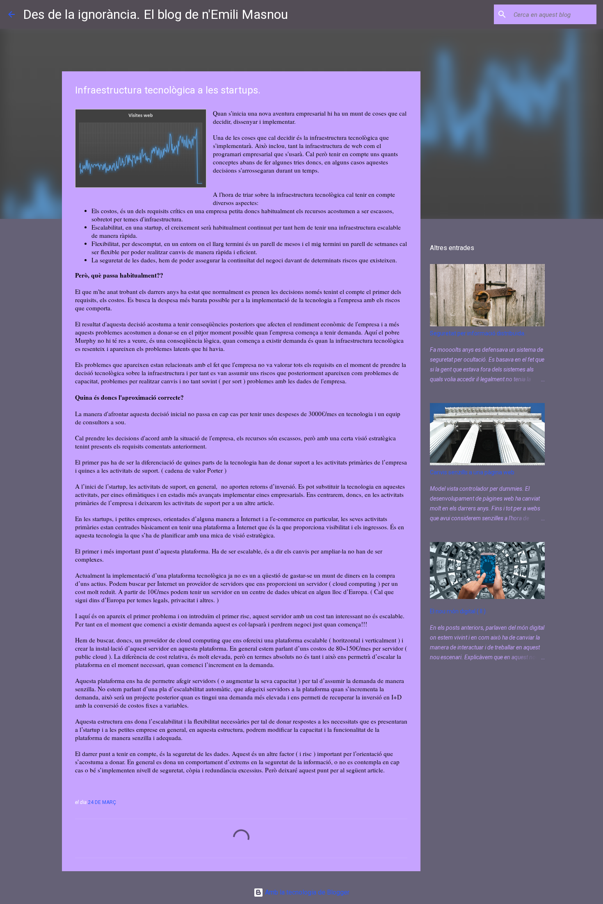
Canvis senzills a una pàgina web (472, 472)
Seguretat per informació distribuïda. (477, 333)
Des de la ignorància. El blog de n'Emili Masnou (155, 14)
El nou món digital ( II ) (458, 611)
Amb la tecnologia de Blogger (306, 892)
